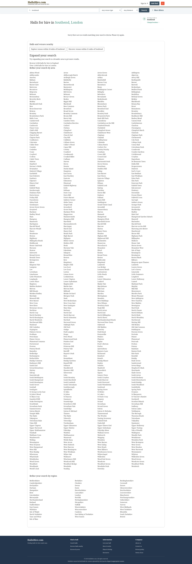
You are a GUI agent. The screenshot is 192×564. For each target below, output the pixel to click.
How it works (107, 546)
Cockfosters (34, 140)
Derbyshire (34, 485)
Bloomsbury (102, 104)
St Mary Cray (35, 397)
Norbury (67, 310)
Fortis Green (34, 195)
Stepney (101, 399)
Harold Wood (35, 226)
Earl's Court (136, 171)
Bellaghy (101, 92)
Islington (67, 253)
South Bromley (69, 377)
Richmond (101, 353)
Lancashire (79, 493)
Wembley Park (137, 440)
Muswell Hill (34, 298)
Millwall (67, 291)
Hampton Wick (103, 219)
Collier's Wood (69, 145)
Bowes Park (102, 106)
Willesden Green (138, 457)
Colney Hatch (103, 145)
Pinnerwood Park (70, 339)
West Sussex (79, 517)
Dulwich (135, 169)
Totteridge (68, 421)
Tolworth (67, 418)
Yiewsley (101, 469)
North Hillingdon (104, 315)
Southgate (33, 389)
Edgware (33, 181)
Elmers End (34, 183)
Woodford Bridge (70, 464)
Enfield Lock (102, 185)
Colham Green (69, 142)
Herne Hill (136, 233)
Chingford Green (104, 130)
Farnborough (35, 190)
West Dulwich (69, 445)
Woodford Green (104, 464)
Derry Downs (103, 164)
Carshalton (34, 123)
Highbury (33, 238)
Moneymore (136, 291)
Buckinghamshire (127, 481)
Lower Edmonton (104, 279)
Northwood (136, 320)
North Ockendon (70, 317)
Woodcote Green (138, 461)
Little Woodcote (36, 277)
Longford (135, 277)
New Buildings (103, 301)
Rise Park (135, 353)
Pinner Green (35, 339)
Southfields (136, 387)
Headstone (34, 233)
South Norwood (103, 382)
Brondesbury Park (37, 116)
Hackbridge (136, 209)
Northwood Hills (36, 322)
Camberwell (34, 121)
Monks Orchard (70, 293)
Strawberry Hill (70, 404)
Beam (100, 87)
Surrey (122, 505)
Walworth (101, 435)
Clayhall (101, 137)
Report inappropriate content (115, 561)
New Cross (34, 303)
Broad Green (68, 111)
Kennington (136, 253)
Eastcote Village (104, 178)
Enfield (32, 185)
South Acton (136, 375)
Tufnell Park (102, 421)
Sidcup (32, 373)
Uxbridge (67, 430)
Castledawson (137, 123)
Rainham (135, 349)
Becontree (33, 89)
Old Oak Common (138, 327)
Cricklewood (136, 154)
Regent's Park (69, 353)
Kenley (100, 253)
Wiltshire (33, 509)
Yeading (67, 469)
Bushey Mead (137, 118)
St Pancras (68, 397)
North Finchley (35, 315)
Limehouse (34, 274)
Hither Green (69, 241)
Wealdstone (136, 437)
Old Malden (102, 327)
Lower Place (34, 281)
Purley (100, 346)
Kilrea (32, 262)
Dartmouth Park (104, 161)
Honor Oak (136, 243)
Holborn (135, 241)
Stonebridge (68, 401)
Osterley (101, 329)
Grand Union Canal (105, 205)
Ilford (100, 250)
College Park (136, 142)
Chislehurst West (104, 133)
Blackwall (67, 104)
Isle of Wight (34, 512)
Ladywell (101, 265)
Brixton (32, 111)
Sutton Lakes (136, 409)
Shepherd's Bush (138, 368)
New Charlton (137, 301)
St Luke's (101, 394)
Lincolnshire (34, 495)
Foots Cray (68, 193)
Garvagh (135, 200)
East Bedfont (136, 173)
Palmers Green (35, 332)
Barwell (135, 85)
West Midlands (125, 507)
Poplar (100, 341)
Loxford (101, 281)
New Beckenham (70, 301)
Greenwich (136, 207)
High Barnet (68, 236)
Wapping (101, 437)
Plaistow (101, 339)
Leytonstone (102, 272)
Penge (66, 334)
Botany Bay (136, 104)
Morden (101, 293)
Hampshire (34, 490)
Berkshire (78, 481)
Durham (33, 488)
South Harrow (103, 380)
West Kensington (70, 449)
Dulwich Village (36, 171)
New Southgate (69, 305)
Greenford (68, 207)
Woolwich (135, 466)
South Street (34, 385)
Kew (65, 260)
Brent (134, 106)
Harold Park (136, 224)
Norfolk (78, 497)
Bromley (135, 111)
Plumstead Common (37, 341)
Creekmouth (68, 154)
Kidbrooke (102, 260)
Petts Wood (68, 337)
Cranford (67, 152)
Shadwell (101, 368)
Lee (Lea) (67, 269)
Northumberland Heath (107, 320)
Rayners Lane (103, 351)
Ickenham (67, 250)
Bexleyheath (102, 99)
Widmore (67, 457)
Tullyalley (135, 421)
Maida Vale (102, 284)
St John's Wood (35, 394)
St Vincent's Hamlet (139, 397)
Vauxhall (33, 433)
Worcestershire (81, 509)
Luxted (134, 281)
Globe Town (68, 202)
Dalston (32, 161)
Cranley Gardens (138, 152)
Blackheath (136, 101)
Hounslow (101, 248)
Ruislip (134, 358)
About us (138, 543)
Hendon (101, 233)
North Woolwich (36, 320)
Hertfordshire (125, 490)
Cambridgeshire (36, 483)
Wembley (101, 440)
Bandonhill (102, 80)
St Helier (101, 392)
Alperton (135, 75)
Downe (66, 166)
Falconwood (136, 188)
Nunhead (33, 325)
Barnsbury (102, 85)
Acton (66, 73)
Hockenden (102, 241)
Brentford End (103, 109)
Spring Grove (103, 389)
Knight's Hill (68, 265)
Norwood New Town (105, 322)
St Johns (67, 394)
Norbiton (33, 310)
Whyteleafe (34, 457)
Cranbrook (136, 149)
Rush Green (136, 361)
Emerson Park (137, 183)
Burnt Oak (67, 118)
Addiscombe (34, 75)
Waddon (67, 433)
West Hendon (137, 447)
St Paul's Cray (103, 397)
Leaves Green (137, 267)
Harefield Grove (104, 221)
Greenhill (101, 207)
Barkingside (136, 80)
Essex (77, 488)
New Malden (136, 303)
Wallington (136, 433)
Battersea (33, 87)
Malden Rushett (36, 286)
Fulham (100, 197)
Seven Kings (136, 365)
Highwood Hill (103, 238)
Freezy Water (137, 195)
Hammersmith (69, 217)
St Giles (66, 392)
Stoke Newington (36, 401)
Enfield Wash (35, 188)
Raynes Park (136, 351)
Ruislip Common (36, 361)
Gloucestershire (126, 488)
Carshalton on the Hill (106, 123)
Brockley (101, 111)
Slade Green (136, 373)
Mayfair (135, 286)
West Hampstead (36, 447)
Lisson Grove (68, 274)
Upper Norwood (36, 428)
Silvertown (68, 373)
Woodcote (101, 461)
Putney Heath (35, 349)
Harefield (67, 221)
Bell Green (68, 92)
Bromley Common (70, 113)
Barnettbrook (69, 85)
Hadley (134, 212)
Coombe (33, 147)
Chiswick (135, 133)
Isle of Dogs (136, 250)
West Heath (102, 447)
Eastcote (67, 178)
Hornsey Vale (69, 248)
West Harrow (69, 447)
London (100, 277)
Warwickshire (80, 507)
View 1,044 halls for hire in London (43, 65)
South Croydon (103, 377)
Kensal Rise (68, 255)
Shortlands (136, 370)
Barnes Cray (102, 82)
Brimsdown (136, 109)
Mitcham (101, 291)
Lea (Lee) (67, 267)
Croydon (135, 157)
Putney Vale (68, 349)
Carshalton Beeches (71, 123)
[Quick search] (162, 3)
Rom (65, 356)
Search (144, 10)
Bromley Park (103, 113)
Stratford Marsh (138, 401)
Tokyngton (34, 418)
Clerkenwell (136, 137)
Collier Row (34, 145)
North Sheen (102, 317)
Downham (101, 166)
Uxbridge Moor (103, 430)
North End (68, 313)
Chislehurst (68, 133)
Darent (66, 161)
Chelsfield (101, 128)
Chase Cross (34, 128)
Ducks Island (68, 169)
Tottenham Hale (36, 421)
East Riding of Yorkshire (84, 514)
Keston (100, 257)
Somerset (123, 502)
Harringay (68, 226)
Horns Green (136, 245)
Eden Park (135, 178)
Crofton (32, 157)
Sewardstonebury (36, 368)
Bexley (66, 99)
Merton (32, 289)
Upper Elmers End (105, 425)
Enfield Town (137, 185)
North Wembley (138, 317)
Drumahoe (34, 169)
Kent (31, 493)
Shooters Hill (69, 370)
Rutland (33, 502)
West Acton (68, 442)
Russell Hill (68, 363)
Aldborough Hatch (71, 75)
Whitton (135, 454)
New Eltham (102, 303)
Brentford (67, 109)
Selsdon (100, 365)
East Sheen (102, 176)
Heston (32, 236)
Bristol (122, 517)
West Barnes (102, 442)
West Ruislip (34, 452)
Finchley (101, 190)
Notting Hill (136, 322)
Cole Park (135, 140)
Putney (134, 346)
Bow (31, 106)
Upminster (136, 423)
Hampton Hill (69, 219)
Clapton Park (35, 137)
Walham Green (103, 433)
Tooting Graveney (104, 418)
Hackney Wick (69, 212)
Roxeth (100, 358)
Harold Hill (102, 224)
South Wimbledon (104, 385)
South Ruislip (137, 382)
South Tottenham (70, 385)
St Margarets (136, 394)
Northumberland (36, 500)
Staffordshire (35, 505)
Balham (32, 80)
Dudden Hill (102, 169)
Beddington (68, 89)
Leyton (66, 272)
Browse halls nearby (76, 546)
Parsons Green (137, 332)
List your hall (107, 543)
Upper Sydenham (104, 428)
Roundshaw (68, 358)
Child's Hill (34, 130)
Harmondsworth (70, 224)
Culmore (101, 159)
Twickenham (69, 423)
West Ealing (102, 445)
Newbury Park (103, 305)
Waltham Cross (35, 435)
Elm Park (135, 181)
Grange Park (136, 205)
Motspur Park (69, 296)
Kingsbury (68, 262)
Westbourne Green (105, 452)
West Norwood (137, 449)
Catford (66, 125)
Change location (152, 22)
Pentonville (102, 334)
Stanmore (67, 399)
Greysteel (33, 209)
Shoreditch (102, 370)
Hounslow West (137, 248)
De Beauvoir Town (139, 161)
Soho (65, 375)
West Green (136, 445)
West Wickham (69, 452)
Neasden (101, 298)
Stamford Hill (35, 399)
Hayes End (68, 231)
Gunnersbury (103, 209)
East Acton (68, 173)
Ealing (100, 171)
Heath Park (68, 233)
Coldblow (67, 140)
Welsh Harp (68, 440)
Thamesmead (103, 413)
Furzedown (34, 200)
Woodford (33, 464)
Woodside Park (103, 466)
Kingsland (101, 262)
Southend (101, 387)
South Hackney (137, 377)
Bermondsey (34, 97)
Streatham (102, 404)
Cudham (67, 159)
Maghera (33, 284)
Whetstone (34, 454)
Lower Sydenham (70, 281)
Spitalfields (68, 389)
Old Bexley (136, 325)
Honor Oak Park (36, 245)
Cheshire (78, 483)
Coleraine (33, 142)
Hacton (100, 212)
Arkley (100, 77)
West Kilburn (103, 449)
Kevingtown (34, 260)
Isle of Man (34, 519)
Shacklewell (68, 368)
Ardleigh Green (69, 77)
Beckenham (136, 87)
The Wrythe (102, 416)
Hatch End (68, 229)
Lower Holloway (138, 279)
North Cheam (137, 310)
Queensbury (102, 349)
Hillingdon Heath (36, 241)
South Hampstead (36, 380)
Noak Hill (101, 308)
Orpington (34, 329)
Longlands (34, 279)
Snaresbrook (34, 375)
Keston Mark (136, 257)
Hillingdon (136, 238)
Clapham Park (137, 135)
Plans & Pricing (107, 549)
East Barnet (102, 173)
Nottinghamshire (81, 500)
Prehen (134, 344)
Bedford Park (137, 89)
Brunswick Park (104, 116)
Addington (136, 73)
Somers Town (103, 375)
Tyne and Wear (35, 517)
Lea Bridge (102, 267)
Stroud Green (103, 406)
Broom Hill (68, 116)
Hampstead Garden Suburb (142, 217)
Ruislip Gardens (70, 361)
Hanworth (34, 221)
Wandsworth (35, 437)
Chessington (136, 128)
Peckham (33, 334)
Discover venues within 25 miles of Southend (86, 49)
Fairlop (100, 188)
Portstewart (34, 344)
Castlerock (34, 125)
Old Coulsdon (35, 327)
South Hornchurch (139, 380)
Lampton (33, 267)
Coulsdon (33, 149)
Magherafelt (68, 284)
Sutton (100, 409)
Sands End (34, 365)
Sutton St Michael (70, 411)
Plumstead (136, 339)
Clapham (101, 135)
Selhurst (67, 365)
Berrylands (102, 97)
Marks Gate (68, 286)
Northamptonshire (127, 497)
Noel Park (135, 308)
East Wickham (137, 176)
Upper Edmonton (70, 425)
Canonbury (102, 121)
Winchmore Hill (70, 459)
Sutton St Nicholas (104, 411)
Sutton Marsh (35, 411)
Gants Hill (101, 200)
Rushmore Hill (35, 363)
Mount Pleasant (137, 296)
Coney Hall (136, 145)
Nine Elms (67, 308)
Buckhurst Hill (137, 116)
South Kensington (36, 382)
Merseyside (34, 497)
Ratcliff (66, 351)
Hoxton (32, 250)
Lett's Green (136, 269)
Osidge (66, 329)
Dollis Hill (135, 164)
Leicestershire (125, 493)
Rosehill (135, 356)
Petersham (34, 337)
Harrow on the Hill (139, 226)
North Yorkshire (36, 514)
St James (135, 392)
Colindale (101, 142)
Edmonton (68, 181)
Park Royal (102, 332)
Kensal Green (35, 255)
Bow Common (69, 106)
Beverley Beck (35, 99)
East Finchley (69, 176)
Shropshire (79, 502)
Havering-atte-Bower (140, 229)
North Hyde (136, 315)
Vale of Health (137, 430)
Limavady (135, 272)
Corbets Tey (102, 147)
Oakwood (101, 325)
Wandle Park (136, 435)
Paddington (136, 329)
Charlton (135, 125)
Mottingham (102, 296)
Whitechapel (102, 454)
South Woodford (138, 385)
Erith (66, 188)
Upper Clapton (35, 425)
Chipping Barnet (36, 133)
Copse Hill (67, 147)
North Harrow (69, 315)
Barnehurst (34, 82)
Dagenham (136, 159)
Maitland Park (137, 284)
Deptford (33, 164)
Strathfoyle (34, 404)
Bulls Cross (34, 118)
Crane (32, 152)
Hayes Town (102, 231)
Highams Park (137, 236)
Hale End (135, 214)
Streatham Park (36, 406)
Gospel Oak (68, 205)
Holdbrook (34, 243)
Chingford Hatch (138, 130)
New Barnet (34, 301)
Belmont (33, 94)
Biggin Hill (68, 101)
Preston (33, 346)
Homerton (101, 243)
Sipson (100, 373)
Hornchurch (102, 245)
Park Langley (69, 332)
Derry (66, 164)
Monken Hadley (36, 293)
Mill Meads (34, 291)
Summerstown (35, 409)
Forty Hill (67, 195)
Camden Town (69, 121)
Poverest (67, 344)
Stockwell (135, 399)
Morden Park (137, 293)
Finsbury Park (35, 193)
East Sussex (34, 507)
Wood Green (136, 459)
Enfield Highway (70, 185)
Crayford (33, 154)
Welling (33, 440)
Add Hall (154, 3)
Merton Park (68, 289)
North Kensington (36, 317)
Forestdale (136, 193)
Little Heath (102, 274)
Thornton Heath (138, 416)
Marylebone (102, 286)
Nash (65, 298)
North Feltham (137, 313)
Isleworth (33, 253)
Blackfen (101, 101)
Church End (34, 135)
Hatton (100, 229)
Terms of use (139, 553)
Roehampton (34, 356)
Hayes (32, 231)
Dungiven (67, 171)
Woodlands (34, 466)
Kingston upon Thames (140, 262)
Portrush (135, 341)
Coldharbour (102, 140)
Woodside (67, 466)
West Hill (33, 449)
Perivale (135, 334)
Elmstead (67, 183)
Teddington (136, 411)
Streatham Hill (137, 404)
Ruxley (100, 363)
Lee (31, 269)
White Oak (68, 454)
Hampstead (102, 217)
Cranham (101, 152)
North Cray (34, 313)
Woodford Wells (138, 464)
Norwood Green (70, 322)
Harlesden (136, 221)
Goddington (102, 202)
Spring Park (136, 389)
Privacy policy (139, 549)
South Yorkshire (126, 514)
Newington (136, 305)
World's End (34, 469)
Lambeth (135, 265)
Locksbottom (68, 277)
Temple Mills (34, 413)
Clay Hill (67, 137)
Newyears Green (36, 308)
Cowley (66, 149)
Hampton (33, 219)
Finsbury (135, 190)
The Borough (136, 413)
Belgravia (33, 92)
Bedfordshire (35, 481)
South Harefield (70, 380)
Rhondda (123, 512)
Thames (67, 413)
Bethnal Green (137, 97)
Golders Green (137, 202)
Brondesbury (137, 113)
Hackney (33, 212)
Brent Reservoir (36, 109)
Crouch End (102, 157)
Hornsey (33, 248)
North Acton (102, 310)
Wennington (34, 442)
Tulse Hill (33, 423)
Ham (31, 217)
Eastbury (33, 178)
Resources (106, 553)
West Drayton (35, 445)
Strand (100, 401)
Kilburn (134, 260)
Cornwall (123, 483)
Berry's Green (69, 97)
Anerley (33, 77)
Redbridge (34, 353)
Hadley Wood (35, 214)
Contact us (138, 546)
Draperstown (137, 166)
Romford (101, 356)
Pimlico (100, 337)
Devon (77, 485)
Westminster (136, 452)
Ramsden (33, 351)
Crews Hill (102, 154)
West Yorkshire (126, 509)
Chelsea (67, 128)
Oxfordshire (124, 500)
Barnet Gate (34, 85)
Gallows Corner (69, 200)
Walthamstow (69, 435)
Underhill (101, 423)
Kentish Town (35, 257)
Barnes (66, 82)
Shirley (32, 370)
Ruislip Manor (103, 361)
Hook (66, 245)
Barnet (134, 82)
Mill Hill (135, 289)
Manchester (124, 495)
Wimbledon (34, 459)
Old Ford (67, 327)
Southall (33, 387)
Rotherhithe (34, 358)
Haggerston (68, 214)
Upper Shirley (69, 428)
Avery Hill (135, 77)
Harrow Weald (35, 229)
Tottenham (136, 418)
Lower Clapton (69, 279)
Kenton (66, 257)
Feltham (67, 190)
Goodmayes (34, 205)
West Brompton (137, 442)
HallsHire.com (35, 540)
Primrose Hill (69, 346)
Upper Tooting (137, 428)
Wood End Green (104, 459)
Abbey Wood (34, 73)
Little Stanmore (138, 274)
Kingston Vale (35, 265)
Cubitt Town (34, 159)
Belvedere (101, 94)
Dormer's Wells (35, 166)
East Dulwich (35, 176)
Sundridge (68, 409)
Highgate (67, 238)
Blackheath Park (36, 104)
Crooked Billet (69, 157)
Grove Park (68, 209)
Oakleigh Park (69, 325)
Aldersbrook (102, 75)
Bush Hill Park (103, 118)
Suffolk (77, 505)
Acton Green (102, 73)
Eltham (100, 183)
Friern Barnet (69, 197)
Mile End (101, 289)
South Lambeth (69, 382)
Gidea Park (34, 202)
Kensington (136, 255)
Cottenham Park (138, 147)
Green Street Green (37, 207)
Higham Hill (102, 236)
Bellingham (136, 92)
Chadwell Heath (104, 125)
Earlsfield (33, 173)
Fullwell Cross (137, 197)
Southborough (69, 387)
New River (34, 305)
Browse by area (75, 549)
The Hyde (33, 416)
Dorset (122, 485)
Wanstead (67, 437)
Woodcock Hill (69, 461)
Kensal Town (102, 255)
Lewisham (34, 272)
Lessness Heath (103, 269)
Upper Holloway (138, 425)
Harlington (34, 224)
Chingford (67, 130)
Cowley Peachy (103, 149)
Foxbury (101, 195)
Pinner (134, 337)
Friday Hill (34, 197)
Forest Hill (101, 193)
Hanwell (135, 219)
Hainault (101, 214)
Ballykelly (67, 80)
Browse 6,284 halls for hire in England (44, 63)
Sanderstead (136, 363)
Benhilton (135, 94)
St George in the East (37, 392)
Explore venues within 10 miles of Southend (48, 49)
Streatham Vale (69, 406)
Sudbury (135, 406)
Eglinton (101, 181)
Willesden (101, 457)
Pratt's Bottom (103, 344)
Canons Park (136, 121)
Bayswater (68, 87)
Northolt (67, 320)
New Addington (137, 298)
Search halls (74, 543)
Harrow (101, 226)
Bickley (134, 99)
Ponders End (68, 341)
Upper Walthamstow (37, 430)
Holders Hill (68, 243)
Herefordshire (80, 490)
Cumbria (78, 512)
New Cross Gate (70, 303)
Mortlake (33, 296)
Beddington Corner (105, 89)
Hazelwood (136, 231)
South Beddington (36, 377)
